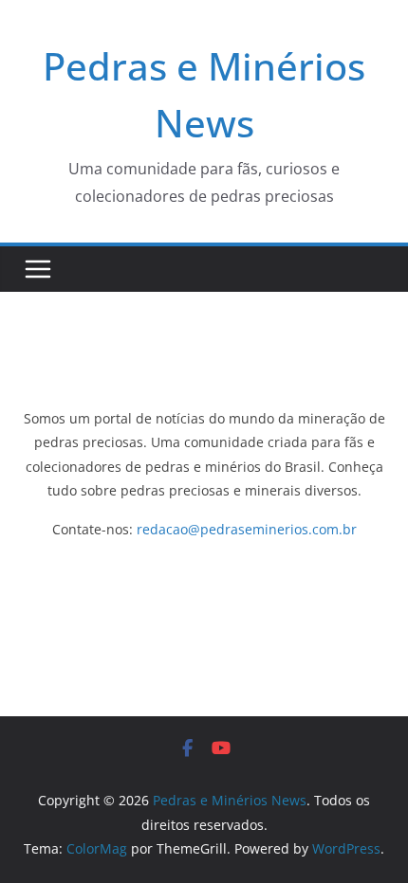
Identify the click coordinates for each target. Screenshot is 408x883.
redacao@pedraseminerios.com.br (247, 529)
